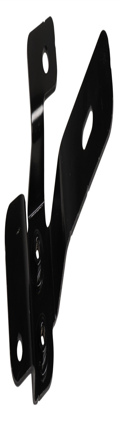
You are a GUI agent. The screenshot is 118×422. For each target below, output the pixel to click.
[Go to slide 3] (1, 247)
